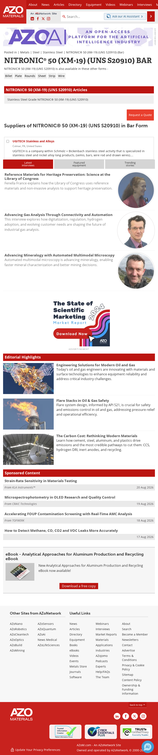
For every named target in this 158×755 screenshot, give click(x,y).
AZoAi (41, 634)
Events (74, 661)
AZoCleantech (19, 634)
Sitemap (127, 675)
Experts (101, 666)
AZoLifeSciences (49, 645)
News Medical (47, 640)
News (73, 624)
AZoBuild (16, 645)
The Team (102, 677)
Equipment (77, 640)
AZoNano (16, 624)
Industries (103, 650)
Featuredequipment (79, 164)
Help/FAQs (103, 672)
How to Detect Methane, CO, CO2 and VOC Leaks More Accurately (61, 530)
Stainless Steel (53, 52)
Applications (104, 645)
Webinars (102, 624)
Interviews (103, 629)
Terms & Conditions (129, 658)
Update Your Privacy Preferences (37, 750)
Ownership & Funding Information (131, 689)
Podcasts (102, 661)
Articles (75, 629)
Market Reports (106, 634)
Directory (75, 4)
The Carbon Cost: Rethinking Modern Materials (96, 435)
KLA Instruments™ (23, 487)
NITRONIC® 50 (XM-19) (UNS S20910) (91, 52)
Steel (36, 52)
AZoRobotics (18, 629)
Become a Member (135, 634)
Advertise (128, 650)
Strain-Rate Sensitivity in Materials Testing (41, 480)
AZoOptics (17, 640)
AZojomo (102, 656)
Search (126, 629)
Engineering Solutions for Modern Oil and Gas (95, 365)
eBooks (74, 650)
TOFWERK (18, 520)
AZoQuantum (47, 629)
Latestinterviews (28, 164)
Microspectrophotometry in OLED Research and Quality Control (60, 497)
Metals (24, 52)
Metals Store (78, 666)
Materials (102, 640)
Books (74, 645)
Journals (75, 672)
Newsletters (130, 640)
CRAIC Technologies (24, 504)
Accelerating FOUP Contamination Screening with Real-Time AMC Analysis (68, 513)
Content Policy (132, 680)
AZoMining (17, 650)
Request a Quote (140, 115)
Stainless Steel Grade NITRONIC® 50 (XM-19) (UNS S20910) (47, 99)
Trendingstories (130, 164)
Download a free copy (79, 586)
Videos (74, 656)
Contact (127, 645)
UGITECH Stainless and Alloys (33, 141)
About (126, 624)
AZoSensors (46, 624)
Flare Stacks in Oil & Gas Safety (82, 400)
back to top (136, 705)
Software (76, 677)
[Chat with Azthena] (148, 747)
